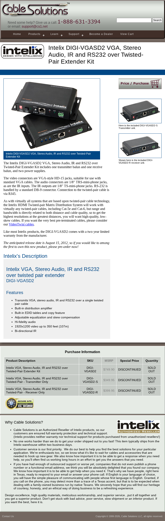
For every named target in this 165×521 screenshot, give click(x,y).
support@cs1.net (34, 26)
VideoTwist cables (21, 224)
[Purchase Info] (140, 83)
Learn (54, 34)
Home (17, 34)
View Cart (127, 34)
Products (34, 34)
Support (74, 34)
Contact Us (8, 516)
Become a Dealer (101, 34)
